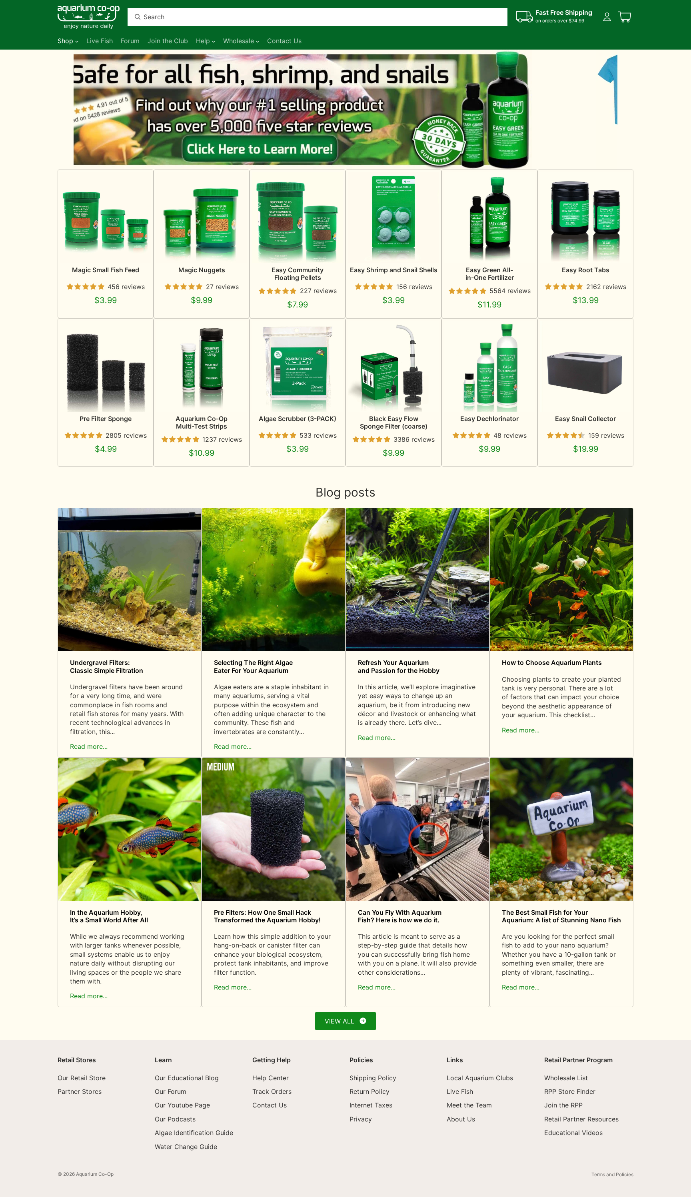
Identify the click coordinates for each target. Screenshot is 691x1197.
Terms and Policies (612, 1174)
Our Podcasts (175, 1119)
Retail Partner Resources (581, 1119)
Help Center (270, 1078)
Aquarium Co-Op (95, 1174)
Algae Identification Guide (194, 1133)
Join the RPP (563, 1105)
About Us (461, 1119)
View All (339, 1021)
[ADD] (331, 399)
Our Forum (170, 1091)
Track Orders (272, 1091)
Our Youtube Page (182, 1105)
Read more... (89, 746)
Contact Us (269, 1105)
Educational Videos (573, 1133)
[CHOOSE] (139, 250)
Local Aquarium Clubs (480, 1078)
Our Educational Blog (187, 1078)
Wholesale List (566, 1078)
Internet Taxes (370, 1105)
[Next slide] (608, 109)
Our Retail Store (82, 1078)
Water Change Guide (186, 1147)
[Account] (607, 17)
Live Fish (460, 1091)
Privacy (360, 1119)
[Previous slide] (82, 109)
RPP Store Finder (569, 1091)
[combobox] (308, 17)
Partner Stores (80, 1091)
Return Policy (369, 1091)
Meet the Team (469, 1105)
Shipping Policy (372, 1078)
